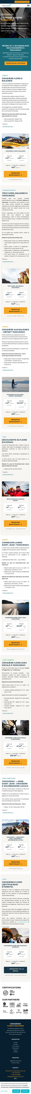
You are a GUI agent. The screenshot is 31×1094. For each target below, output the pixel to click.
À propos (15, 1044)
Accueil (16, 1042)
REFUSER (16, 1091)
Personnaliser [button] (4, 1091)
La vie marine (15, 1046)
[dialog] (15, 1088)
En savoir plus (8, 126)
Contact (15, 1052)
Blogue (15, 1050)
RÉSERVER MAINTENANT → (15, 174)
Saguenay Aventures (15, 1060)
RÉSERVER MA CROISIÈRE (22, 1)
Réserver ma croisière (16, 63)
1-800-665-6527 (22, 922)
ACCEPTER (25, 1091)
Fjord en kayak (15, 1062)
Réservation (15, 1048)
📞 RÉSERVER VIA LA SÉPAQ (15, 970)
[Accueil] (7, 5)
